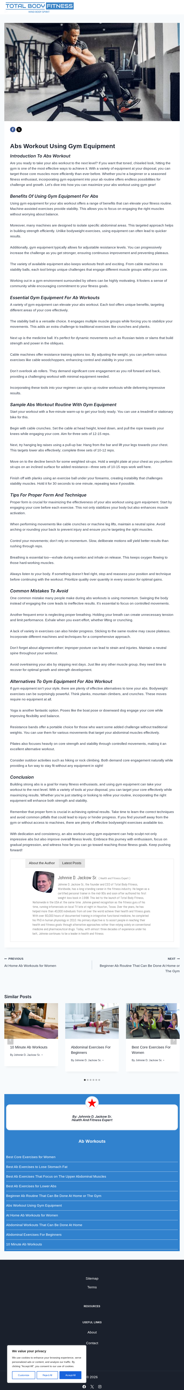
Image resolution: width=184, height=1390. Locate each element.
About (92, 1332)
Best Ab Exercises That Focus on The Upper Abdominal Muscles (56, 1176)
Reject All (47, 1375)
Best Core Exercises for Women (31, 1157)
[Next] (174, 1040)
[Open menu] (175, 7)
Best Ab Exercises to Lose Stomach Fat (36, 1167)
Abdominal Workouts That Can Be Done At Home (44, 1225)
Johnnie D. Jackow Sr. (27, 1054)
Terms (92, 1287)
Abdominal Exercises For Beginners (34, 1234)
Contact (92, 1343)
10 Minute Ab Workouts (28, 1047)
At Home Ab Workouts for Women (30, 962)
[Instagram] (99, 1386)
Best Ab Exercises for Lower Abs (31, 1186)
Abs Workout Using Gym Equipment (34, 1205)
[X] (19, 129)
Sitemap (92, 1278)
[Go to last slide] (10, 1040)
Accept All (70, 1375)
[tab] (85, 1080)
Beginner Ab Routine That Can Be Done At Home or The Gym (140, 965)
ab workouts (92, 1141)
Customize (23, 1375)
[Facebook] (12, 129)
